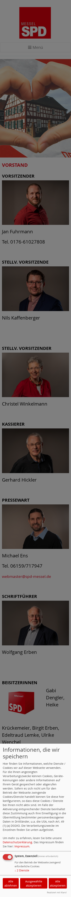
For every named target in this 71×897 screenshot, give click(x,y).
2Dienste (22, 870)
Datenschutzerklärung (17, 842)
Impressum (21, 846)
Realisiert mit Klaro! (57, 892)
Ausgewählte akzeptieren (33, 883)
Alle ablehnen (10, 883)
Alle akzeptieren (57, 883)
